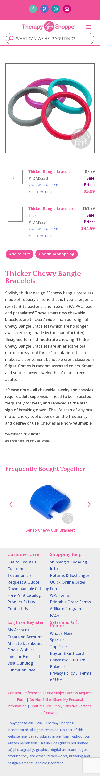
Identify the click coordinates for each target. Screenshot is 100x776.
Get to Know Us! (22, 562)
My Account (18, 630)
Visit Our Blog (20, 663)
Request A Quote (23, 582)
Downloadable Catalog (28, 588)
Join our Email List (24, 656)
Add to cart (19, 254)
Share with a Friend (43, 185)
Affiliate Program (65, 608)
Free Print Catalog (24, 595)
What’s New (61, 633)
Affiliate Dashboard (25, 643)
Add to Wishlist (40, 192)
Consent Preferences (24, 693)
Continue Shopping (56, 254)
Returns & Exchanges (70, 575)
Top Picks (59, 646)
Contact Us (18, 608)
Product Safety (21, 602)
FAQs (55, 615)
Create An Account (25, 636)
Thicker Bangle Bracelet (50, 172)
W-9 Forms (60, 595)
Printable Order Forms (70, 602)
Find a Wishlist (21, 650)
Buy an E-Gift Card (67, 653)
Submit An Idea (21, 670)
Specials (57, 640)
